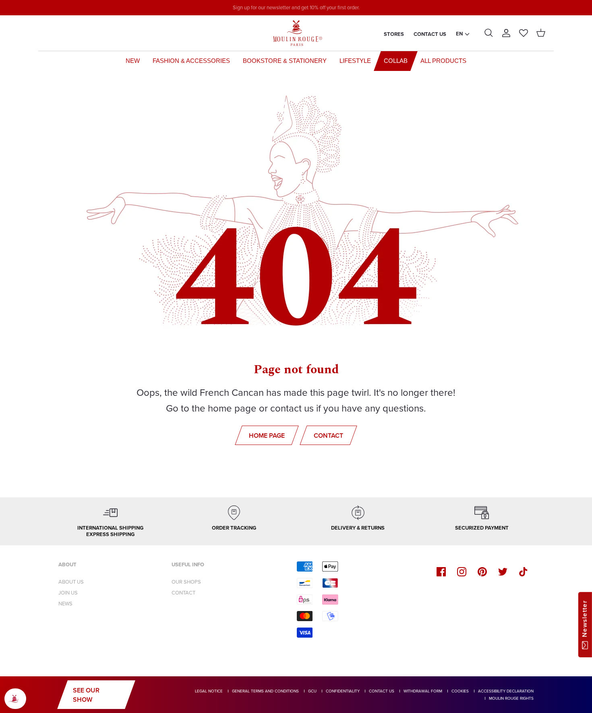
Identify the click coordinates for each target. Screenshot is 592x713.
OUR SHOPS (186, 582)
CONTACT (183, 593)
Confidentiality (343, 691)
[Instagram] (461, 571)
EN (459, 33)
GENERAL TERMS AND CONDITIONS (265, 691)
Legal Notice (209, 691)
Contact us (430, 34)
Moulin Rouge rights (511, 698)
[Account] (506, 33)
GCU (312, 691)
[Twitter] (503, 571)
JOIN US (68, 593)
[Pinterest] (482, 571)
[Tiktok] (523, 571)
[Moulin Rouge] (296, 33)
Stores (394, 34)
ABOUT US (71, 582)
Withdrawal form (423, 691)
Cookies (460, 691)
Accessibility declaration (506, 691)
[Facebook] (441, 571)
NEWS (65, 603)
